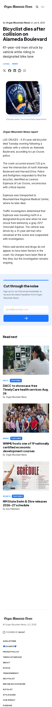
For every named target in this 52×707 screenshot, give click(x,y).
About (6, 662)
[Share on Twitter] (4, 71)
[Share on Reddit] (19, 71)
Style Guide (9, 695)
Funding (7, 705)
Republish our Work (14, 684)
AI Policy (8, 689)
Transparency (11, 673)
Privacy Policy (11, 652)
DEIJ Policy (9, 678)
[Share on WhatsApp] (24, 71)
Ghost (21, 632)
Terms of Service (12, 657)
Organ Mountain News (18, 22)
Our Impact (9, 700)
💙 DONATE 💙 (9, 646)
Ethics (6, 668)
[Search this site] (37, 7)
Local (6, 64)
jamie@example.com (17, 309)
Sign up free (9, 641)
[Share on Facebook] (9, 71)
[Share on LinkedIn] (14, 71)
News (15, 64)
